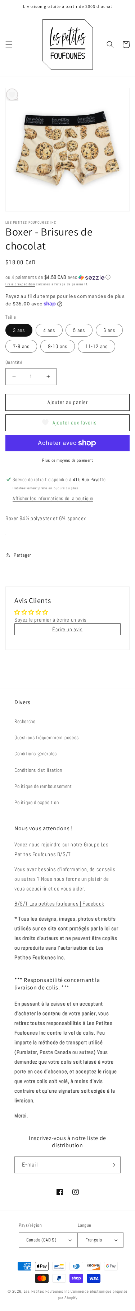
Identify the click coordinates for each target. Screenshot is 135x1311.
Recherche (24, 721)
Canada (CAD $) (41, 1240)
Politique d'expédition (36, 802)
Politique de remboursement (43, 786)
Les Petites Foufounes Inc (47, 1291)
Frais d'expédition (20, 284)
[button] (9, 44)
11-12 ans (96, 346)
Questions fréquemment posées (46, 737)
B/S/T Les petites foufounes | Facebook (59, 903)
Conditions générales (35, 753)
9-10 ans (57, 346)
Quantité (13, 362)
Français (93, 1240)
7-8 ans (21, 346)
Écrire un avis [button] (67, 629)
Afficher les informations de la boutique (53, 498)
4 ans (49, 330)
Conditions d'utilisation (38, 770)
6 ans (109, 330)
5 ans (79, 330)
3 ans (19, 330)
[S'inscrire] (112, 1164)
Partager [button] (22, 555)
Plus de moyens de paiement (67, 460)
